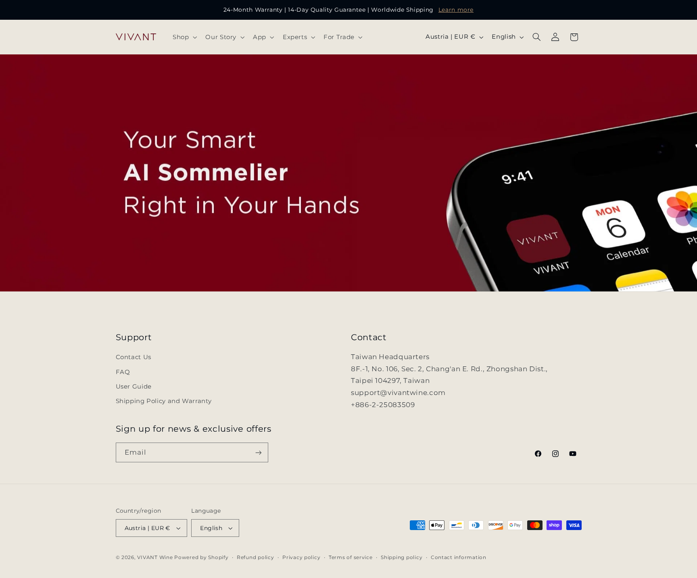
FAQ (123, 372)
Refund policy (255, 557)
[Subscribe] (258, 452)
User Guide (134, 386)
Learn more (456, 9)
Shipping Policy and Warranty (164, 401)
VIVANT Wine (155, 557)
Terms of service (351, 557)
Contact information (458, 557)
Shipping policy (401, 557)
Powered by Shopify (201, 557)
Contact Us (133, 357)
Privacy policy (301, 557)
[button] (183, 37)
